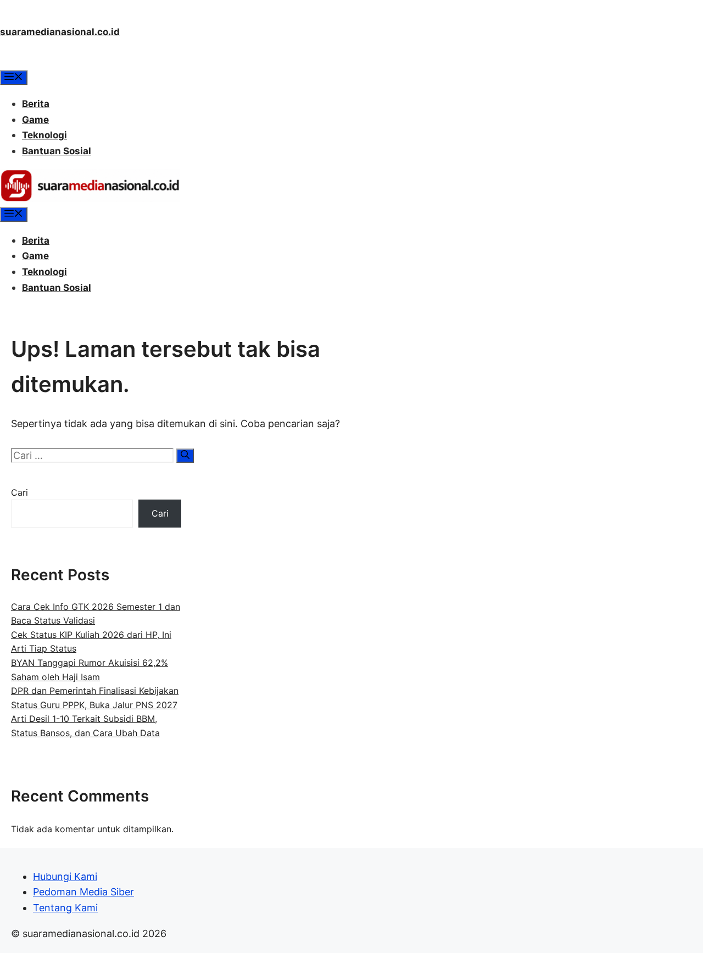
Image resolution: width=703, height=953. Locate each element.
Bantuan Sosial (56, 150)
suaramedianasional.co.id (60, 31)
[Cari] (185, 456)
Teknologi (44, 135)
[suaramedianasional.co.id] (90, 198)
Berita (35, 103)
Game (35, 119)
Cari (19, 492)
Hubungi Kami (65, 876)
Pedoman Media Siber (83, 892)
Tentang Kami (65, 907)
